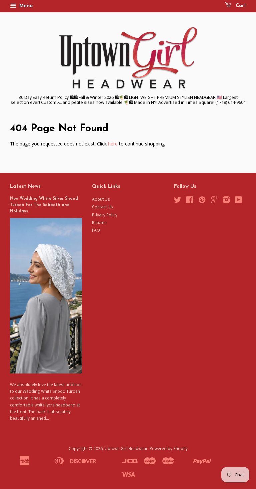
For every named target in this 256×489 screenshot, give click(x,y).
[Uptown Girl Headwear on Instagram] (226, 201)
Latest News (25, 186)
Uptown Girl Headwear (126, 448)
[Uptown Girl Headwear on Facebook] (190, 201)
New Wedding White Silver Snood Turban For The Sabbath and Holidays (44, 205)
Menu (25, 5)
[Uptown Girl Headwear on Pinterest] (202, 201)
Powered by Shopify (169, 448)
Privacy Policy (104, 214)
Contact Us (102, 206)
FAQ (96, 230)
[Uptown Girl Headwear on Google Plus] (214, 201)
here (113, 143)
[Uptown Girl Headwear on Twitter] (177, 201)
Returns (99, 222)
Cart (240, 5)
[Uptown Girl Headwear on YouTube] (238, 201)
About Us (101, 199)
